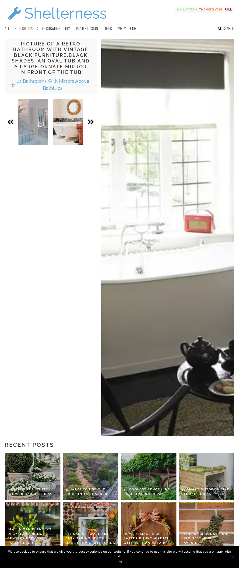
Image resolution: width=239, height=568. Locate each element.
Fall (228, 9)
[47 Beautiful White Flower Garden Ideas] (32, 476)
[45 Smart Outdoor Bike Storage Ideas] (207, 476)
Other (107, 28)
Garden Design (86, 28)
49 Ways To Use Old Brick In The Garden (86, 492)
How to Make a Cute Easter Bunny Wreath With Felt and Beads (146, 538)
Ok (121, 562)
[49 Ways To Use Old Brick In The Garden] (91, 476)
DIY (67, 28)
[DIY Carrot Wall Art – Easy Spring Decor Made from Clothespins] (91, 525)
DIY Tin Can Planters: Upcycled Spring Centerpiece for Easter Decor (30, 536)
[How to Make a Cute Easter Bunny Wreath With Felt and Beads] (148, 525)
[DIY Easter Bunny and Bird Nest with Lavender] (207, 525)
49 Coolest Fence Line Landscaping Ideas (146, 492)
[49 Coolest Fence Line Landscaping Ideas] (148, 476)
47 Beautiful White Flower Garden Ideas (30, 492)
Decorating (51, 28)
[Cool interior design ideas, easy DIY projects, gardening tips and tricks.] (57, 22)
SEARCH (228, 28)
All (7, 28)
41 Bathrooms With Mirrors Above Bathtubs (52, 84)
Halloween (187, 9)
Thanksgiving (210, 9)
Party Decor (126, 28)
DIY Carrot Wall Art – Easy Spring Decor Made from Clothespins (90, 538)
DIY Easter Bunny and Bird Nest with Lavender (204, 538)
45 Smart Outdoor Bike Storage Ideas (205, 492)
